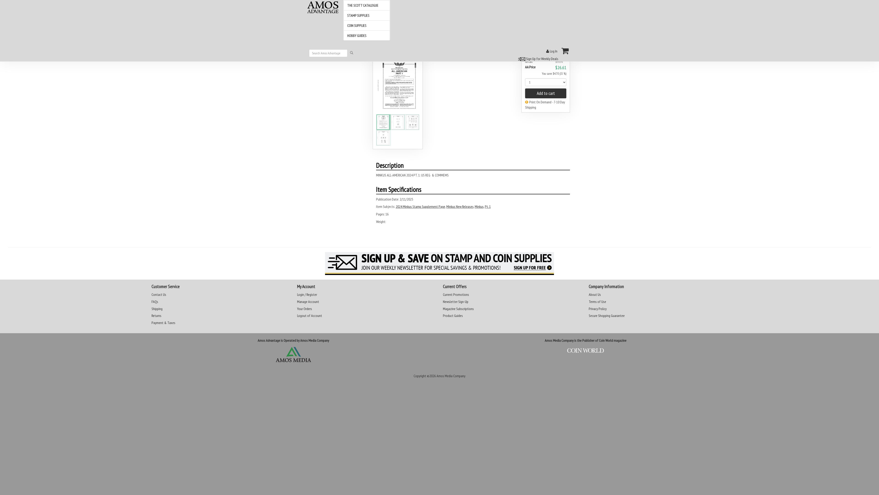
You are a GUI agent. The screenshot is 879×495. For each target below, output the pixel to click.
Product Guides (453, 315)
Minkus (479, 206)
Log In (553, 51)
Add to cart (546, 93)
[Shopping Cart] (565, 51)
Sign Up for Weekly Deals (541, 58)
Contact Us (159, 294)
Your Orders (304, 308)
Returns (156, 315)
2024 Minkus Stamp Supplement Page (420, 206)
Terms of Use (597, 301)
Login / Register (307, 294)
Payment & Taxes (163, 322)
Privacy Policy (598, 308)
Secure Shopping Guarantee (607, 315)
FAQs (155, 301)
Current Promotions (456, 294)
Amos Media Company (451, 376)
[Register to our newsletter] (439, 263)
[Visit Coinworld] (585, 350)
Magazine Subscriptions (458, 308)
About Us (595, 294)
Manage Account (308, 301)
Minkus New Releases (460, 206)
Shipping (157, 308)
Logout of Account (309, 315)
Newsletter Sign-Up (455, 301)
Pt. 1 (488, 206)
